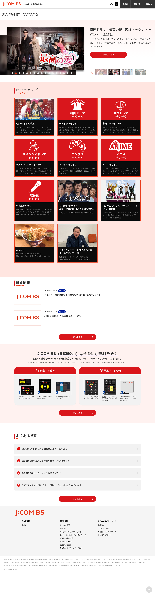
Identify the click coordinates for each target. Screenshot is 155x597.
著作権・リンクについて (107, 532)
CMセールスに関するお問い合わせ (73, 535)
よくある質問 (65, 525)
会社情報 (101, 525)
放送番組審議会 (65, 545)
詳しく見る (77, 413)
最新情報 (63, 528)
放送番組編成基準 (66, 538)
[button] (12, 73)
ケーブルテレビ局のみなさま (71, 532)
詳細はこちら (108, 54)
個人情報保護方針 (104, 535)
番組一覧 (136, 4)
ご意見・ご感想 (104, 528)
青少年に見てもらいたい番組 (71, 548)
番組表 (125, 4)
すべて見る (77, 337)
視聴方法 (149, 4)
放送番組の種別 (65, 541)
